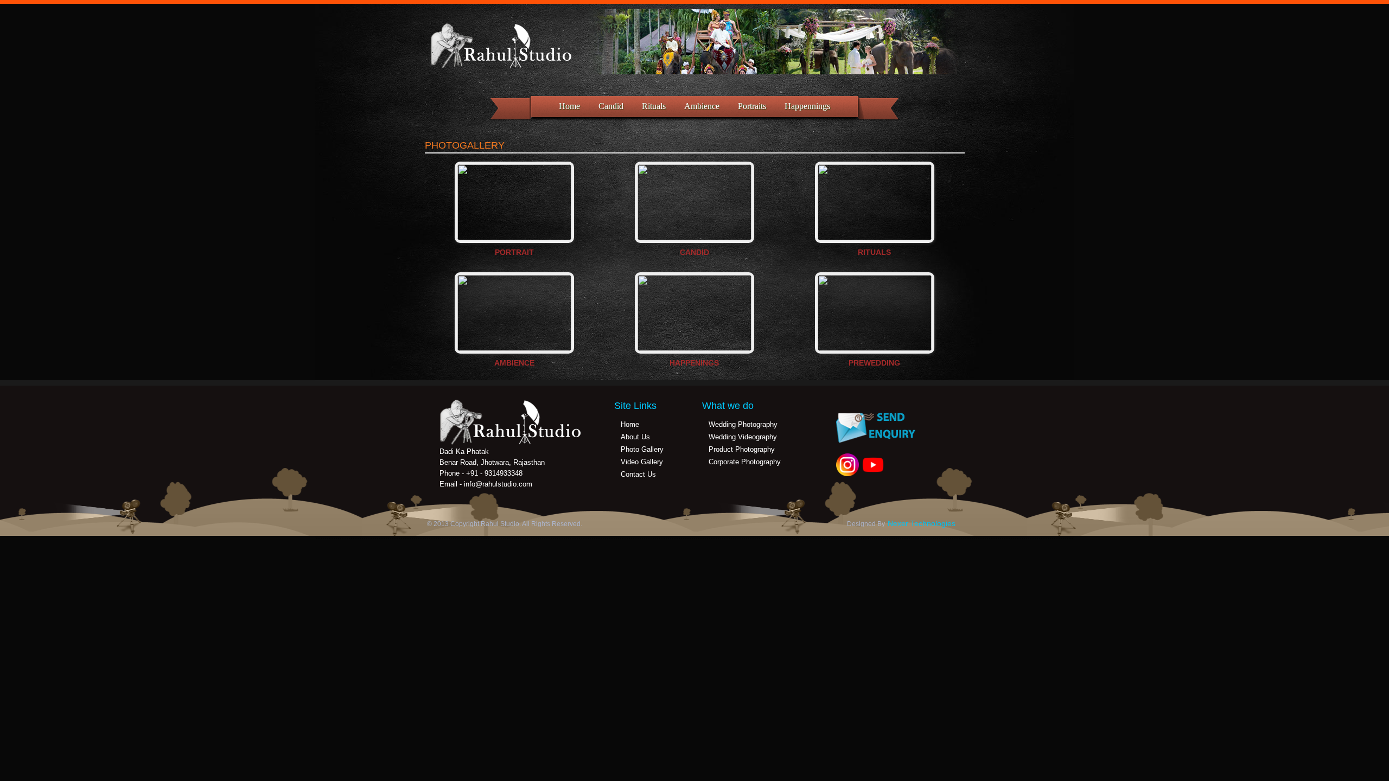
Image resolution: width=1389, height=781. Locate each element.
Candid (610, 106)
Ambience (701, 106)
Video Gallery (642, 462)
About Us (635, 437)
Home (569, 106)
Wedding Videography (743, 437)
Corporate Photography (745, 462)
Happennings (807, 106)
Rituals (654, 106)
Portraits (752, 106)
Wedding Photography (743, 424)
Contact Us (638, 474)
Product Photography (742, 449)
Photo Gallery (642, 449)
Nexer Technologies (921, 523)
